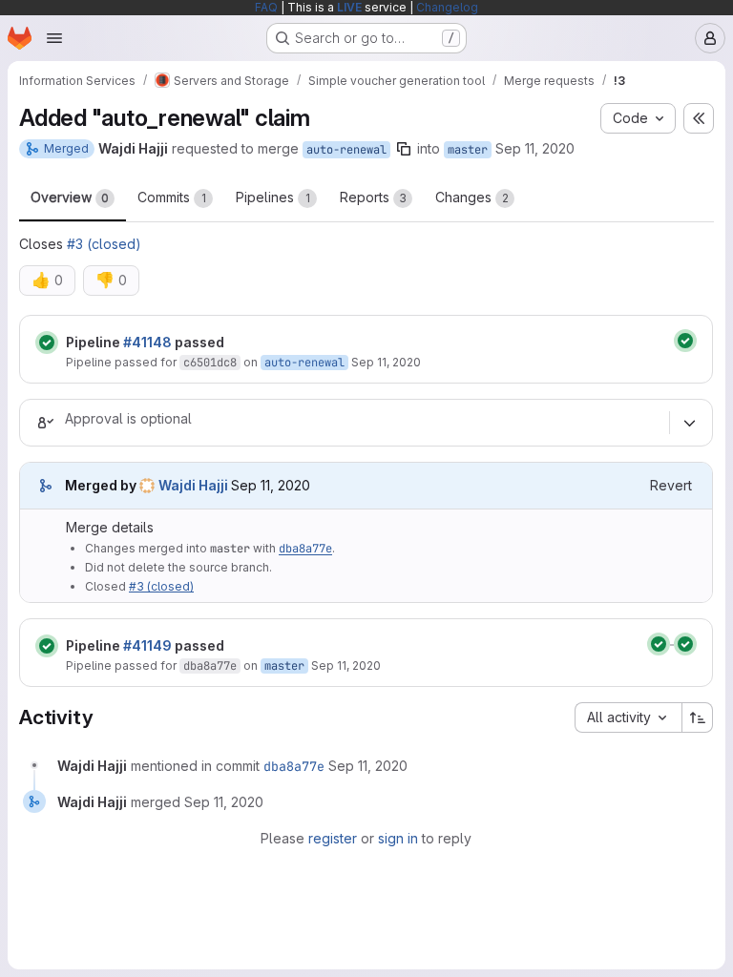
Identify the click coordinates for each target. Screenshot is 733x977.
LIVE (349, 7)
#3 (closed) (104, 244)
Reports (373, 197)
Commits (171, 197)
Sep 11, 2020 (535, 148)
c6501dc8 (210, 362)
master (468, 149)
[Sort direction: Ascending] (697, 717)
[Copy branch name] (403, 148)
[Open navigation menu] (54, 38)
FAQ (266, 7)
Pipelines (273, 197)
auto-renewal (346, 149)
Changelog (447, 7)
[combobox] (628, 717)
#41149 (147, 645)
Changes (472, 197)
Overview (70, 197)
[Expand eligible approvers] (689, 422)
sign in (398, 838)
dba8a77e (305, 548)
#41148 (147, 342)
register (332, 838)
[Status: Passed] (46, 342)
